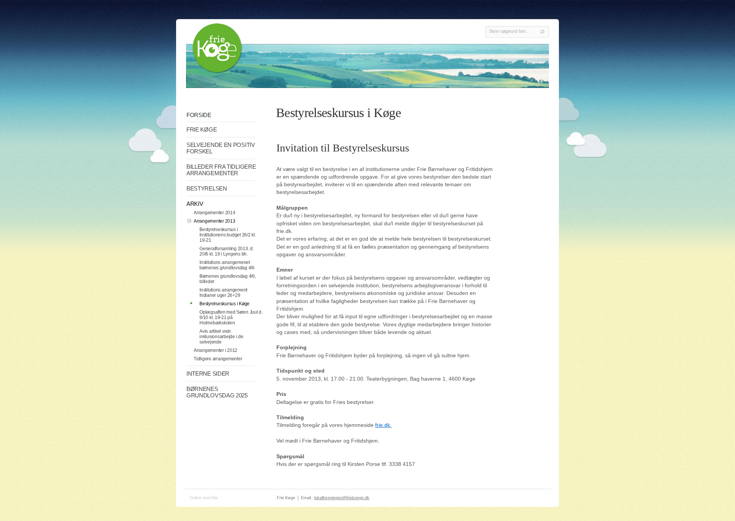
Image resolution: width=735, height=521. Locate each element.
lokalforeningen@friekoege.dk (341, 497)
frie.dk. (383, 425)
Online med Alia (203, 497)
